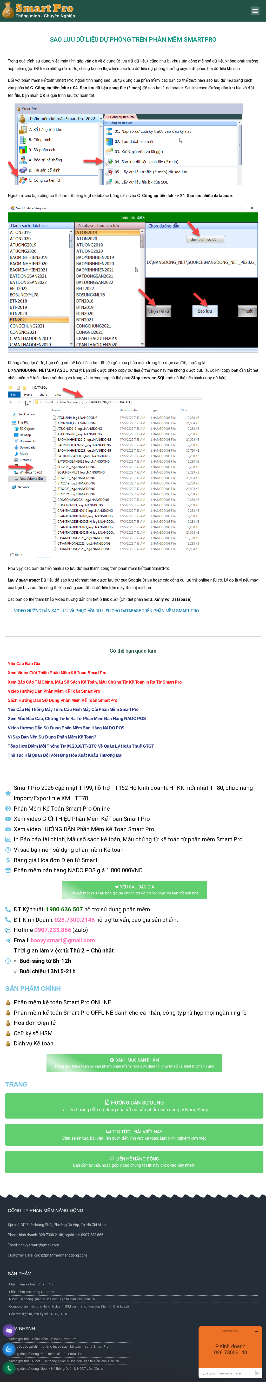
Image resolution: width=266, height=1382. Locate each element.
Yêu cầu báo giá (24, 663)
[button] (255, 11)
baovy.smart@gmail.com (63, 940)
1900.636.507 (64, 909)
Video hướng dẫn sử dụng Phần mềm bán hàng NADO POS (66, 728)
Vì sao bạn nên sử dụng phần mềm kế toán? (52, 737)
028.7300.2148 (75, 920)
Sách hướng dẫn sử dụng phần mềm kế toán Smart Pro (62, 700)
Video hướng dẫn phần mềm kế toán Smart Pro (54, 691)
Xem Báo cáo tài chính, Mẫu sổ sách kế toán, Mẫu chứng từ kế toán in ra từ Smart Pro (95, 682)
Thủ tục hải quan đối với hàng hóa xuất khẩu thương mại (65, 755)
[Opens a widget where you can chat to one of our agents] (230, 1352)
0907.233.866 (52, 930)
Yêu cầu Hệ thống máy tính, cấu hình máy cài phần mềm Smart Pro (73, 709)
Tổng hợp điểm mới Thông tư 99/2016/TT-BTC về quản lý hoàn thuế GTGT (81, 746)
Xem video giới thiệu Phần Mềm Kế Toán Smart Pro (57, 673)
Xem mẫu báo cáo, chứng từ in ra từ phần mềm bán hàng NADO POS (77, 718)
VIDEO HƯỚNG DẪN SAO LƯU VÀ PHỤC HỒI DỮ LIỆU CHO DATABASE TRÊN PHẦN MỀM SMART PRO (106, 610)
